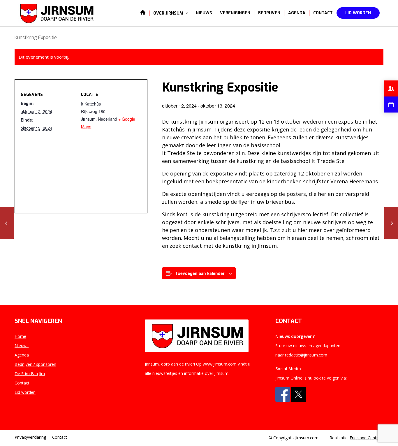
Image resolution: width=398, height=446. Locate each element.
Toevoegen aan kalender (199, 273)
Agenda (22, 355)
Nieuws (22, 345)
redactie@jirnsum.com (306, 355)
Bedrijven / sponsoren (35, 364)
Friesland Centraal (366, 437)
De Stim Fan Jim (30, 373)
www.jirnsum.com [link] (220, 364)
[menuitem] (142, 13)
